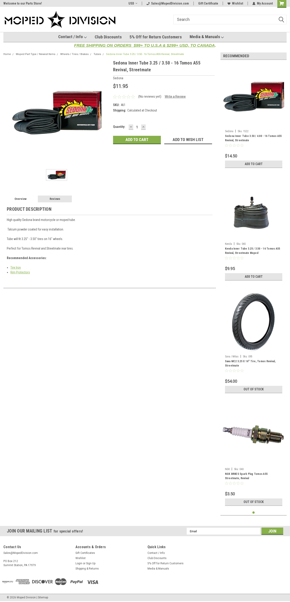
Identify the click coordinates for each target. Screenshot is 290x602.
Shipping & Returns (87, 568)
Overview (20, 199)
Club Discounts (108, 37)
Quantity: (119, 127)
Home (7, 54)
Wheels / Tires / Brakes (74, 54)
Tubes (97, 54)
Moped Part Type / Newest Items (35, 54)
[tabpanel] (254, 116)
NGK (227, 469)
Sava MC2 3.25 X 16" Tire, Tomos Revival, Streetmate (250, 363)
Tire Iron (15, 267)
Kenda (228, 243)
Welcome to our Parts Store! (22, 3)
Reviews (55, 199)
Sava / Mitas (232, 356)
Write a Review (175, 96)
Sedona (229, 131)
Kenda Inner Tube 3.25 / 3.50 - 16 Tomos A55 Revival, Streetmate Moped (252, 251)
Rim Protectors (20, 272)
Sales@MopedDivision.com (170, 3)
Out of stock (254, 389)
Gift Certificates (85, 553)
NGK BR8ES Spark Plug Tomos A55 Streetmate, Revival (246, 476)
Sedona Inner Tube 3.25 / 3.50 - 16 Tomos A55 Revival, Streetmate (145, 54)
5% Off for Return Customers (156, 37)
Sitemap (43, 597)
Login (78, 563)
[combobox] (230, 19)
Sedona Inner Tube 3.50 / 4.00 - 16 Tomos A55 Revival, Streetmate (253, 138)
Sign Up (90, 563)
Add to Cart (254, 164)
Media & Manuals (205, 36)
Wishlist (237, 3)
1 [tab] (253, 512)
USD (131, 3)
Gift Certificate (208, 3)
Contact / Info (71, 36)
